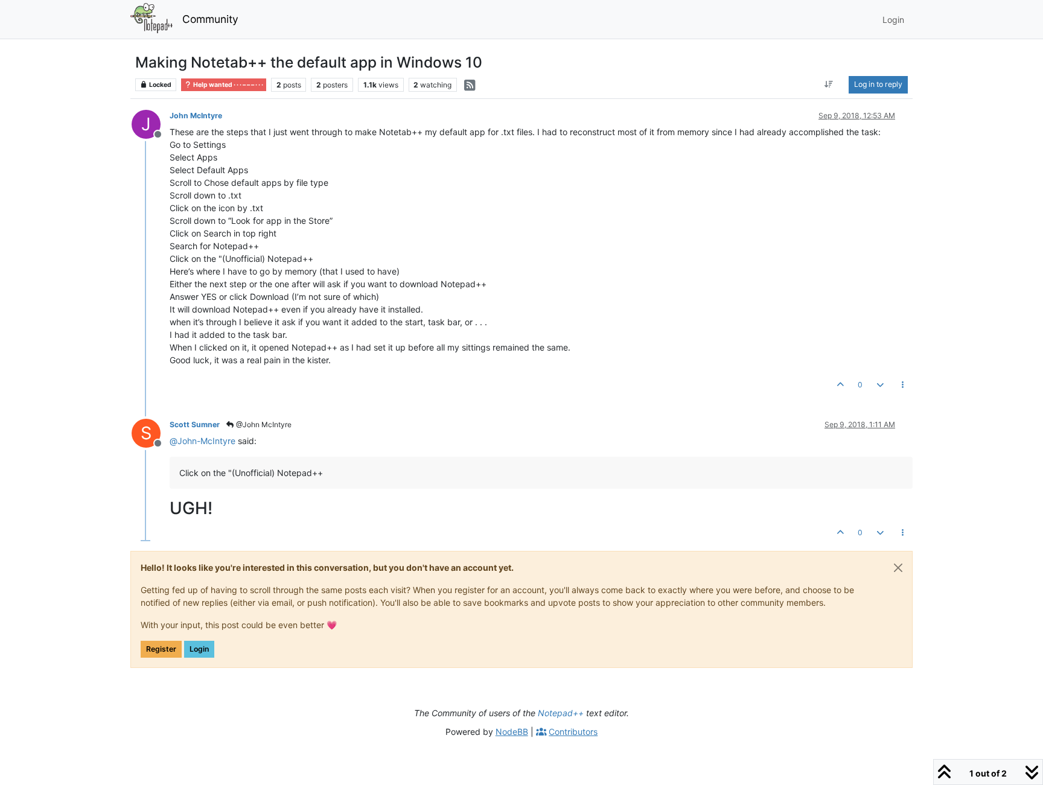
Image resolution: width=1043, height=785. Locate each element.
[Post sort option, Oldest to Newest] (829, 84)
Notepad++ (561, 713)
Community (210, 19)
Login (199, 648)
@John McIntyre (263, 424)
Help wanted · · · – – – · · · (227, 85)
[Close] (898, 567)
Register (161, 648)
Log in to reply (878, 84)
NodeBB (512, 731)
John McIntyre (196, 115)
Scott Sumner (195, 424)
